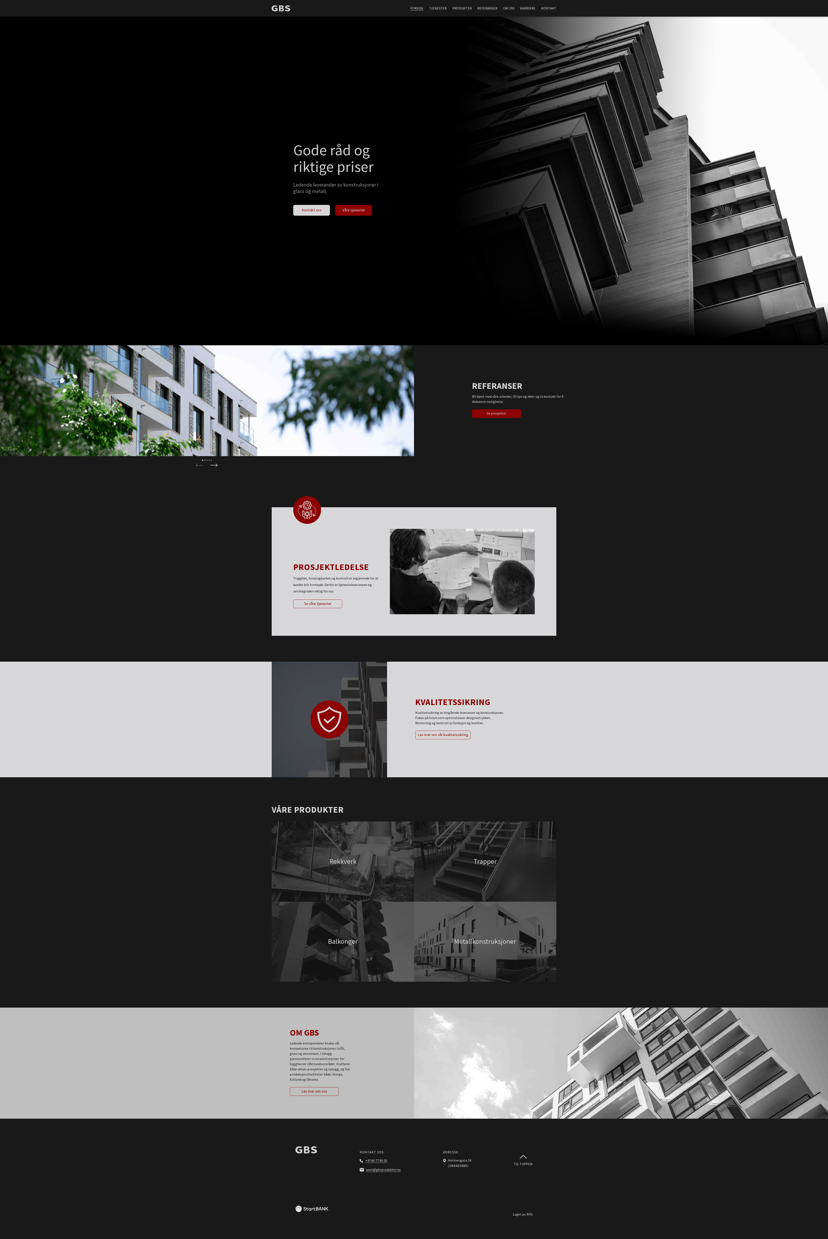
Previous (199, 465)
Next (214, 465)
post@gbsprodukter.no (383, 1169)
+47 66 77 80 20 (376, 1160)
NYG (530, 1214)
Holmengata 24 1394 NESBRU (459, 1163)
